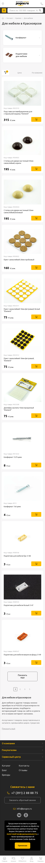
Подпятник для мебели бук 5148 (17, 556)
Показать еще (22, 676)
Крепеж (18, 18)
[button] (40, 10)
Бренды (6, 775)
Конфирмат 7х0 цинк (12, 507)
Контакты (24, 765)
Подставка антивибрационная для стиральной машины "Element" (18, 113)
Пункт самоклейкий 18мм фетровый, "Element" (19, 359)
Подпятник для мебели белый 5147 (18, 605)
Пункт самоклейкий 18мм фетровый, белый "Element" (22, 310)
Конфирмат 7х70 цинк (13, 457)
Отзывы (23, 770)
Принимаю (22, 846)
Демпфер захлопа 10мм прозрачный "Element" (19, 409)
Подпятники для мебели (21, 55)
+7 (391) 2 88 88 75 (42, 3)
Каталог (10, 18)
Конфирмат (21, 38)
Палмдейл (3, 3)
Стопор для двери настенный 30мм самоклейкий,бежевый (18, 211)
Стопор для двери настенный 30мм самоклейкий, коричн (18, 162)
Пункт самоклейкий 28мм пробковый (19, 260)
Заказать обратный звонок (22, 800)
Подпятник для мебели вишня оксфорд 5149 (22, 655)
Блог (4, 770)
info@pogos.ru (24, 808)
